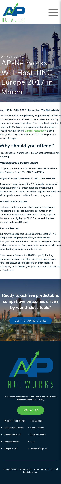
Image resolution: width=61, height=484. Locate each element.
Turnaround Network (12, 434)
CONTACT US (31, 410)
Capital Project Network (13, 427)
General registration (35, 130)
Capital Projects (37, 427)
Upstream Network (11, 441)
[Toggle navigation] (53, 12)
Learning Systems (38, 434)
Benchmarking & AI (38, 448)
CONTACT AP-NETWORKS (30, 321)
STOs (32, 441)
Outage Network (10, 448)
